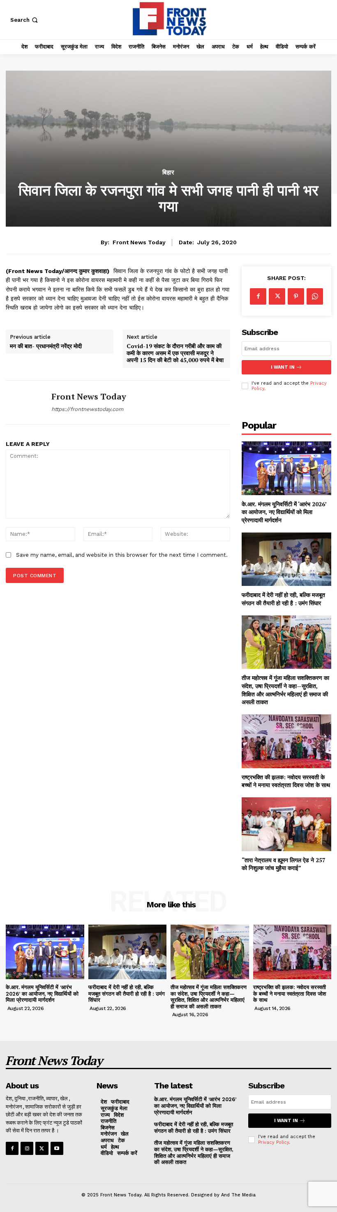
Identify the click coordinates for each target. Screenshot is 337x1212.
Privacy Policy (273, 1142)
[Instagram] (27, 1148)
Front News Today (139, 242)
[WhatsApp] (315, 296)
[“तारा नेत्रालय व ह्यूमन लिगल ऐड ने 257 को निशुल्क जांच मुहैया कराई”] (286, 824)
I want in (283, 367)
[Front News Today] (25, 402)
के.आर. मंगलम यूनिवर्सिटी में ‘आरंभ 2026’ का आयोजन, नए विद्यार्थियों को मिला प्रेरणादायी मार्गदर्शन (284, 512)
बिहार (168, 173)
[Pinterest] (296, 296)
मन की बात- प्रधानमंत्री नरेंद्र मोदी (46, 346)
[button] (24, 20)
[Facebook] (258, 296)
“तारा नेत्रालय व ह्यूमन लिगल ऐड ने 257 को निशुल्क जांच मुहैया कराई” (283, 864)
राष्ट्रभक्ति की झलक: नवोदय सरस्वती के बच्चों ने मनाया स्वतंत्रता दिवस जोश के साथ (286, 781)
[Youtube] (57, 1148)
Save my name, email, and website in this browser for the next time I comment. (122, 555)
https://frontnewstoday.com (87, 409)
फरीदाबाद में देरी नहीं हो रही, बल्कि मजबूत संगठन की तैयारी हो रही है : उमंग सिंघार (283, 599)
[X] (277, 296)
